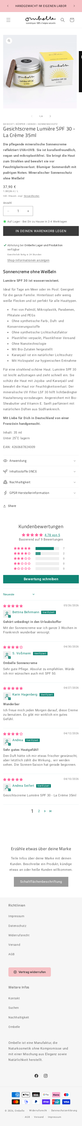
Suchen (13, 1007)
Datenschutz (17, 925)
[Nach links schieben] (31, 116)
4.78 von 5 (52, 535)
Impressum (16, 916)
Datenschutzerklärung (64, 1110)
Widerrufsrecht (18, 935)
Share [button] (12, 506)
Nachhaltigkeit (18, 1017)
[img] (13, 606)
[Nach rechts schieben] (50, 116)
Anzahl (7, 202)
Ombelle (14, 1027)
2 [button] (39, 811)
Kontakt (14, 998)
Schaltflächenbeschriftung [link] (41, 882)
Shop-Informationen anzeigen (28, 260)
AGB (11, 954)
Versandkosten (32, 196)
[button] (8, 20)
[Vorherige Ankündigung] (7, 6)
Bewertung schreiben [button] (41, 579)
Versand (14, 944)
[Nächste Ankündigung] (74, 6)
